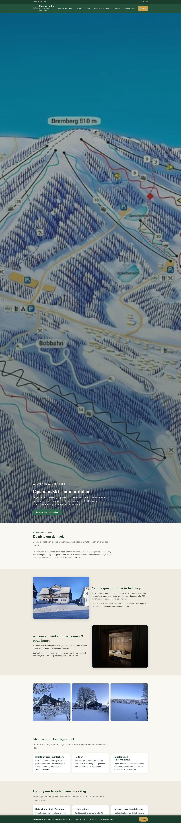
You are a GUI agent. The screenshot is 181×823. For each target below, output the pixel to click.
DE (141, 2)
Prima (143, 819)
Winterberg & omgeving (102, 8)
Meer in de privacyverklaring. (105, 819)
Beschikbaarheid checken (47, 512)
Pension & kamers (65, 8)
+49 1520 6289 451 (39, 2)
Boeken (143, 8)
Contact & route (129, 8)
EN (147, 2)
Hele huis (78, 8)
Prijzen (87, 8)
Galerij (117, 8)
